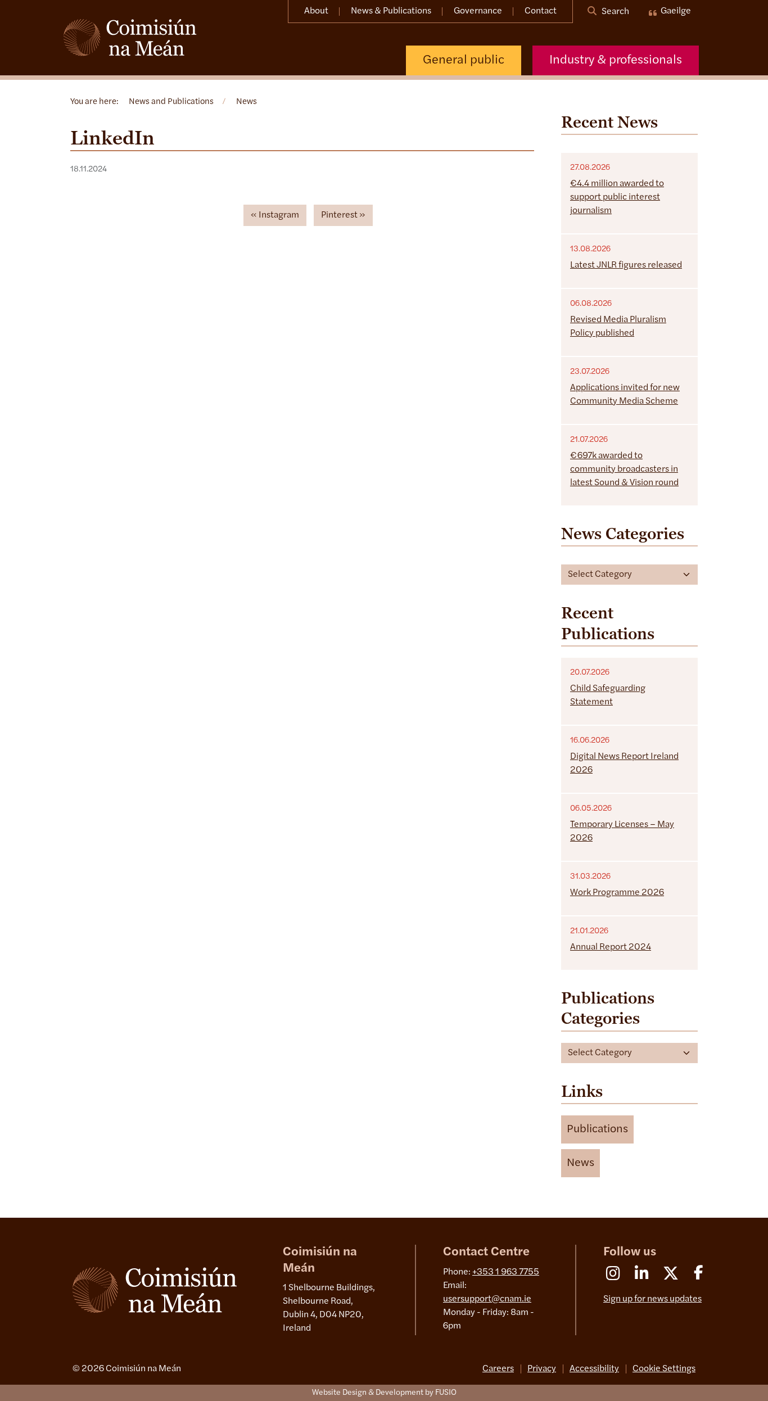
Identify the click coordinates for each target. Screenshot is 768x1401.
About (316, 11)
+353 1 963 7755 (505, 1272)
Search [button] (614, 11)
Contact (541, 11)
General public (463, 60)
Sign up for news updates (652, 1299)
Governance (478, 11)
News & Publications (391, 11)
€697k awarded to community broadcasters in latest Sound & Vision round (624, 469)
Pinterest (339, 215)
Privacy (541, 1368)
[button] (597, 1129)
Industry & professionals (615, 60)
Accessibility (594, 1368)
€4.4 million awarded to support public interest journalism (617, 197)
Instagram (279, 215)
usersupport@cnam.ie (487, 1299)
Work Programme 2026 (617, 892)
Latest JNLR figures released (626, 265)
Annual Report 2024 (610, 947)
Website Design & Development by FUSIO (384, 1393)
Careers (498, 1368)
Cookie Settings (664, 1368)
